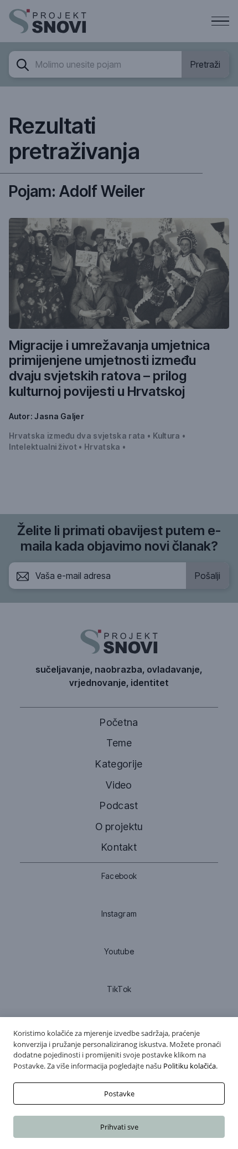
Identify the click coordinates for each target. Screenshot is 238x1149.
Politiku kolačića (189, 1066)
